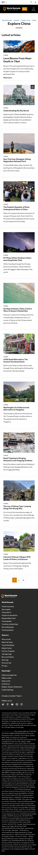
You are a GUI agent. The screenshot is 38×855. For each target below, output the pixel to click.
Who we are (6, 639)
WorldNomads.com (8, 731)
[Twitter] (3, 704)
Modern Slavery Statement (12, 687)
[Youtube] (12, 704)
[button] (33, 9)
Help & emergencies (9, 675)
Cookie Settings (7, 690)
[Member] (35, 2)
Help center (6, 681)
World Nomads (12, 9)
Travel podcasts (7, 630)
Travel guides (7, 621)
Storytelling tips (8, 627)
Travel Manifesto (8, 645)
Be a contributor (8, 657)
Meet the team (7, 642)
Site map (5, 660)
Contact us (6, 684)
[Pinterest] (21, 704)
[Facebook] (7, 704)
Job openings (7, 654)
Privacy (4, 666)
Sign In (19, 696)
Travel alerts (6, 612)
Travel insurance (8, 606)
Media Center (7, 648)
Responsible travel (9, 618)
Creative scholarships (10, 624)
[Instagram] (17, 704)
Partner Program (8, 651)
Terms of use (6, 663)
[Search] (31, 2)
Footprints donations (9, 615)
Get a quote (24, 9)
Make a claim (7, 678)
